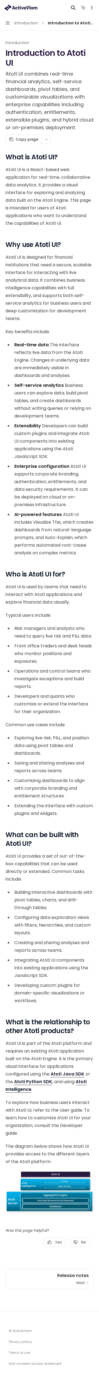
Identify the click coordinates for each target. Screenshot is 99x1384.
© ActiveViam (20, 1330)
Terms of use (19, 1352)
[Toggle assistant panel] (83, 7)
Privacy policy (20, 1341)
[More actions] (92, 7)
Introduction (17, 42)
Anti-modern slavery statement (35, 1363)
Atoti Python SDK (33, 1082)
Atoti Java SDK (67, 1074)
